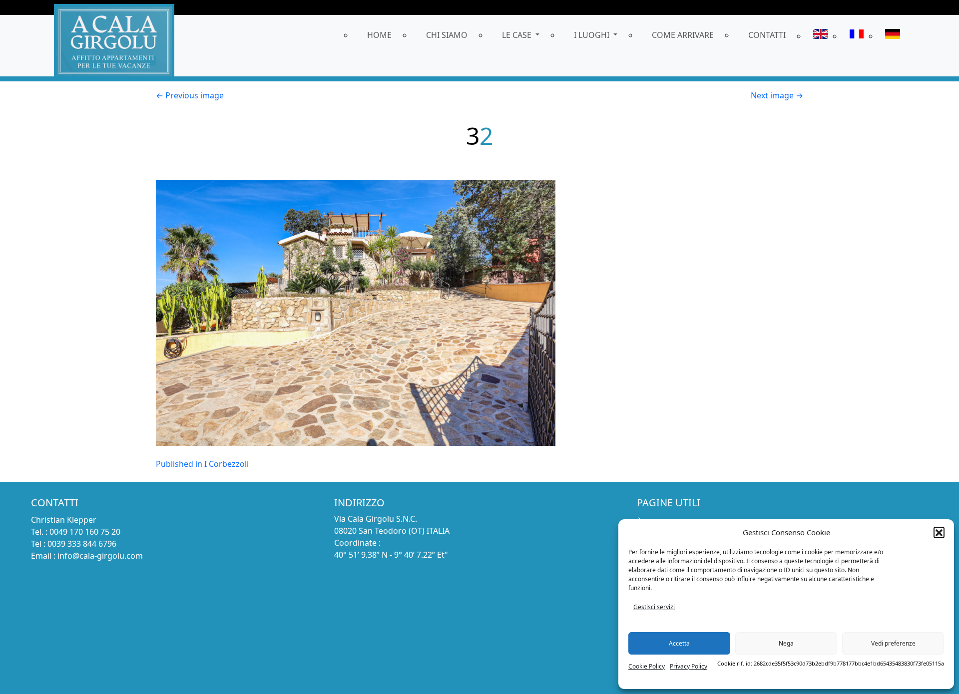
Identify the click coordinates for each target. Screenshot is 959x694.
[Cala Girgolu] (114, 40)
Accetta (679, 643)
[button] (939, 532)
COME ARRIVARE (683, 34)
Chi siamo (447, 34)
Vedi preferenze (893, 643)
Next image (777, 95)
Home (379, 34)
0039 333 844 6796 (81, 543)
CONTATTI (767, 34)
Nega (786, 643)
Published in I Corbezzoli (202, 463)
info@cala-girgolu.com (100, 555)
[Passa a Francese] (857, 35)
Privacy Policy (688, 666)
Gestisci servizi (654, 607)
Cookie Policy (646, 666)
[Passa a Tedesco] (893, 35)
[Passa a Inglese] (821, 35)
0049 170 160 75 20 (84, 531)
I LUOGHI (592, 34)
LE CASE (517, 34)
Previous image (190, 95)
